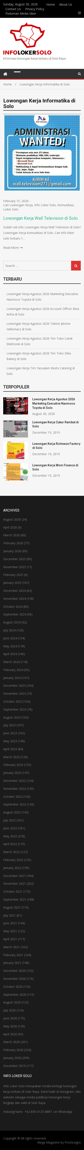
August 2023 (12, 717)
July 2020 (9, 1010)
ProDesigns (73, 1142)
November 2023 (14, 693)
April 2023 (10, 749)
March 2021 (11, 947)
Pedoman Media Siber (20, 13)
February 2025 (13, 575)
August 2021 (12, 907)
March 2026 (11, 535)
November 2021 (14, 883)
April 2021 (10, 939)
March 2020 (11, 1042)
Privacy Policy (34, 9)
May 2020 (10, 1026)
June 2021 (10, 923)
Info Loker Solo (45, 205)
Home (50, 4)
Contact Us (13, 9)
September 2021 (14, 899)
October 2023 (12, 701)
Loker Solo (10, 209)
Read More (11, 248)
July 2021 (9, 915)
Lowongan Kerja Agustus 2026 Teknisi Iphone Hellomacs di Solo (38, 326)
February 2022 (13, 860)
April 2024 (10, 654)
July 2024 (9, 630)
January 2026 (12, 551)
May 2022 (10, 836)
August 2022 (12, 812)
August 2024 (12, 622)
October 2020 (12, 987)
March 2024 (11, 662)
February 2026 (13, 543)
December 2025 (14, 559)
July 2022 (9, 820)
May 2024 (10, 646)
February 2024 (13, 670)
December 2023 (14, 685)
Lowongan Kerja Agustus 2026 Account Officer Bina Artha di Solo (42, 311)
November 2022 (14, 789)
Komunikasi (66, 205)
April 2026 (10, 527)
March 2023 (11, 757)
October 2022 (12, 796)
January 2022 (12, 868)
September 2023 (14, 709)
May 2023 (10, 741)
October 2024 (12, 606)
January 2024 (12, 678)
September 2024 (14, 614)
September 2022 (14, 804)
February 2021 (13, 955)
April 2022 (10, 844)
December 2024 (14, 591)
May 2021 (10, 931)
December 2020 (14, 971)
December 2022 (14, 781)
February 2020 (13, 1050)
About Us (65, 4)
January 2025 (12, 583)
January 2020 (12, 1058)
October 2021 (12, 891)
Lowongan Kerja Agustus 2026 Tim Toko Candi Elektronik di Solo (39, 341)
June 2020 (10, 1018)
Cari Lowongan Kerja (18, 205)
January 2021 (12, 963)
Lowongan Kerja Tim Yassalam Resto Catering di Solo (40, 371)
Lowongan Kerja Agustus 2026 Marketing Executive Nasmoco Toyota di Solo (42, 296)
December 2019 (14, 1066)
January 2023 (12, 773)
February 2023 (13, 765)
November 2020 (14, 979)
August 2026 (12, 519)
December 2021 (14, 876)
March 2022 (11, 852)
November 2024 (14, 599)
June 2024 (10, 638)
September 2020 (14, 994)
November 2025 (14, 567)
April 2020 (10, 1034)
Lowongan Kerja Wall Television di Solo (40, 218)
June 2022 (10, 828)
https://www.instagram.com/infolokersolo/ (79, 12)
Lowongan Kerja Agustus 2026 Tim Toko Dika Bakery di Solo (38, 356)
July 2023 (9, 725)
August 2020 (12, 1002)
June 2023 (10, 733)
